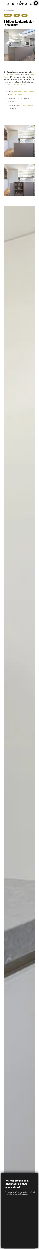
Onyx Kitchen (28, 106)
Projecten (11, 10)
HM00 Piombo (18, 91)
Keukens (7, 15)
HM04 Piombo (29, 91)
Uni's (24, 15)
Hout (16, 15)
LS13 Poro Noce (19, 84)
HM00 (13, 74)
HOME (5, 10)
